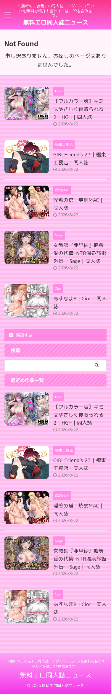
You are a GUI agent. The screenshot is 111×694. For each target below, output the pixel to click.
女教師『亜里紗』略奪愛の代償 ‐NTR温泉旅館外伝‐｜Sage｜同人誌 (79, 253)
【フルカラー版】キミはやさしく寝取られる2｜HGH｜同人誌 (78, 109)
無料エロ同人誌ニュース (55, 22)
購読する (23, 335)
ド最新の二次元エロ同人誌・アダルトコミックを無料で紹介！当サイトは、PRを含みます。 (55, 664)
